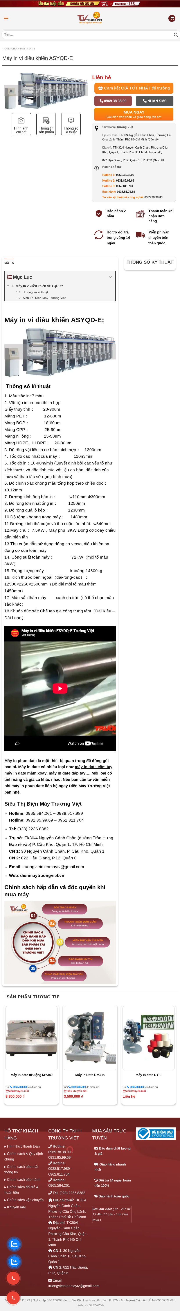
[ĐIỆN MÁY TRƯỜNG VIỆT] (90, 18)
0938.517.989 (59, 1169)
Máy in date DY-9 (148, 1075)
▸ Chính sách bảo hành (22, 1179)
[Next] (175, 1056)
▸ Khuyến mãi (15, 1207)
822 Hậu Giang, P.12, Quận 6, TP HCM (133, 160)
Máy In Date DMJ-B (90, 1075)
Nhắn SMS (157, 101)
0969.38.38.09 (114, 101)
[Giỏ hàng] (171, 18)
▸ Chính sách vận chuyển (24, 1200)
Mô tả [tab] (9, 263)
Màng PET (14, 416)
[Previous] (4, 1056)
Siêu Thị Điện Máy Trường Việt (43, 804)
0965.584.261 (59, 1185)
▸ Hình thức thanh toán (22, 1146)
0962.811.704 (124, 186)
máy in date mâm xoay (25, 773)
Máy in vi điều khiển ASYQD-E (53, 320)
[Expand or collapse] (110, 277)
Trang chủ (9, 48)
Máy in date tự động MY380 (31, 1075)
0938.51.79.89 (126, 191)
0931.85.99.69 (125, 180)
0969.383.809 (19, 1087)
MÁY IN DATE (27, 48)
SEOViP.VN (96, 1305)
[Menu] (6, 18)
